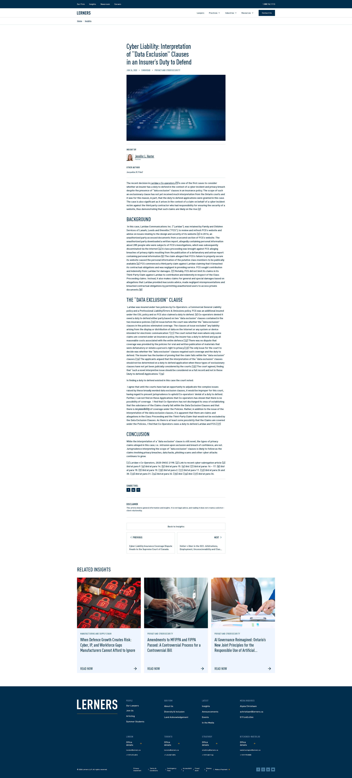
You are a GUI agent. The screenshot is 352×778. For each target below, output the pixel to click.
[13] (186, 347)
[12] (186, 340)
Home (79, 21)
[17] (218, 423)
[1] (128, 462)
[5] (162, 256)
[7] (172, 270)
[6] (138, 263)
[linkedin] (268, 769)
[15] (194, 366)
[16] (162, 373)
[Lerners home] (83, 13)
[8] (140, 289)
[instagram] (263, 769)
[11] (172, 332)
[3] (198, 233)
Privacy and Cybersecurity (167, 70)
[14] (137, 358)
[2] (199, 208)
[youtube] (273, 769)
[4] (160, 248)
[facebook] (258, 769)
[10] (153, 321)
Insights (88, 21)
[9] (196, 314)
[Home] (97, 704)
